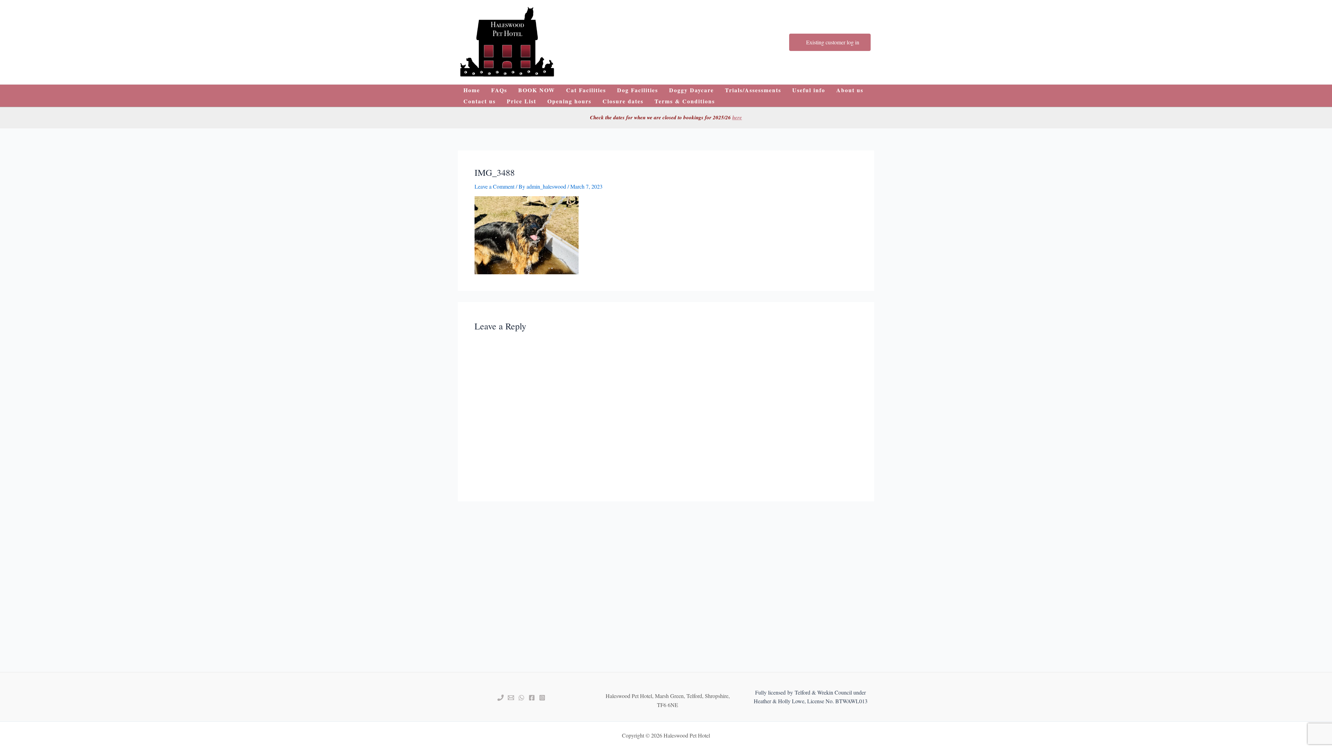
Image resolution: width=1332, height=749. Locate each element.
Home (471, 90)
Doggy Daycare (691, 90)
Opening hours (569, 101)
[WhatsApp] (521, 698)
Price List (521, 101)
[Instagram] (542, 698)
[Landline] (500, 698)
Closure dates (623, 101)
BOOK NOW (536, 90)
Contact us (479, 101)
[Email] (511, 698)
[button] (507, 42)
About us (849, 90)
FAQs (499, 90)
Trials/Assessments (753, 90)
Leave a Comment (494, 186)
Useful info (808, 90)
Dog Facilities (637, 90)
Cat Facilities (586, 90)
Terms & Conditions (685, 101)
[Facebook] (532, 698)
